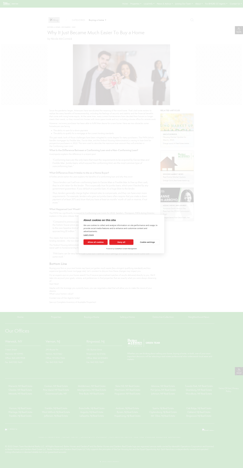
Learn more (89, 235)
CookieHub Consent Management (126, 249)
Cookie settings (147, 242)
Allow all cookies (96, 242)
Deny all (121, 242)
